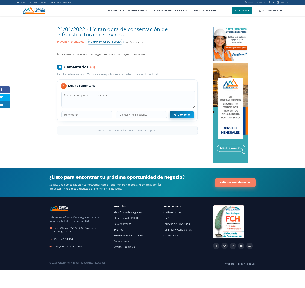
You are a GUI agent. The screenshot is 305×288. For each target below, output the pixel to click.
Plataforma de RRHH (126, 218)
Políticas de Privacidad (176, 224)
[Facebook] (269, 2)
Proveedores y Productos (128, 235)
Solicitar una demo (233, 182)
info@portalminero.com (65, 2)
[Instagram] (278, 2)
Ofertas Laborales (124, 247)
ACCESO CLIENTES (272, 10)
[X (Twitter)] (274, 2)
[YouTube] (282, 2)
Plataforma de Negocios (128, 212)
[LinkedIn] (287, 2)
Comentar (184, 114)
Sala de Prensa (122, 224)
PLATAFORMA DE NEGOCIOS (126, 10)
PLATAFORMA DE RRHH (169, 10)
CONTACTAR (242, 10)
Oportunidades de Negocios (105, 42)
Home (22, 2)
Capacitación (121, 241)
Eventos (118, 229)
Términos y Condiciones (177, 229)
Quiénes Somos (172, 212)
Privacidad (228, 263)
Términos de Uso (247, 263)
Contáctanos (170, 235)
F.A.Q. (166, 218)
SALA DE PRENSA (205, 10)
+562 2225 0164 (39, 2)
